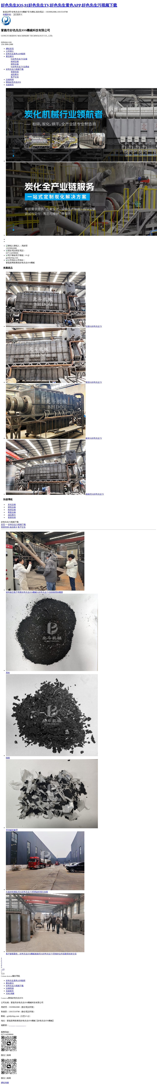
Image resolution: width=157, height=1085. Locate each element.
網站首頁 (10, 49)
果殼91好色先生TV (94, 382)
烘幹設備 (15, 64)
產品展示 (10, 56)
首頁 (3, 524)
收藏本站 (7, 14)
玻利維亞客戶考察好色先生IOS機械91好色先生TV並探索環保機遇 (34, 592)
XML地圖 (10, 993)
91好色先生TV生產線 (20, 67)
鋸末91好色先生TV (94, 438)
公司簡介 (10, 51)
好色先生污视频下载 (15, 69)
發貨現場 (15, 72)
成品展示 (15, 74)
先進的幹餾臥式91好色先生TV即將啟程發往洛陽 (27, 892)
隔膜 (8, 758)
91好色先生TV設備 (19, 59)
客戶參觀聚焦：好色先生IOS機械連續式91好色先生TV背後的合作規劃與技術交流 (41, 954)
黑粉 (8, 673)
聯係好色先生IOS (13, 82)
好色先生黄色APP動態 (15, 54)
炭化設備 (12, 504)
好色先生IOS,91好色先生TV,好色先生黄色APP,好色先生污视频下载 (59, 5)
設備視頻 (10, 79)
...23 (2, 969)
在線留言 (10, 85)
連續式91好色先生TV (95, 494)
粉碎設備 (15, 61)
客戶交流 (15, 77)
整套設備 (12, 512)
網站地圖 (5, 1083)
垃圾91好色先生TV (94, 326)
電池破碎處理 (12, 830)
